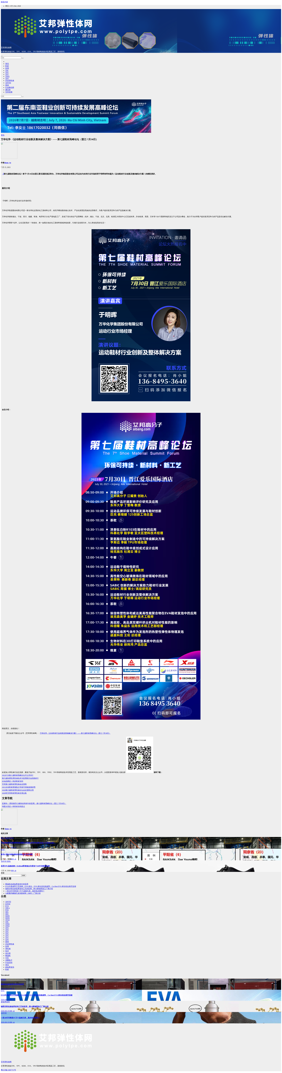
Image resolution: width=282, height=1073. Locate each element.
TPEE (7, 76)
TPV (7, 74)
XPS (7, 940)
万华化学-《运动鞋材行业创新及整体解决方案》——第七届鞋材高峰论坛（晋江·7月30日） (75, 733)
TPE (6, 70)
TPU (7, 72)
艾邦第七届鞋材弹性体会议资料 (14, 784)
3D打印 (8, 83)
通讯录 (8, 90)
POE (7, 910)
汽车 (7, 958)
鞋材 (7, 66)
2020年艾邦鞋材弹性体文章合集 (14, 793)
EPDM (7, 904)
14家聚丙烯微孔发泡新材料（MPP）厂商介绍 (23, 893)
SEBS (7, 916)
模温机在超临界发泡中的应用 (16, 884)
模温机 (8, 956)
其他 (7, 85)
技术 (7, 951)
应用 (7, 68)
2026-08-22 (5, 989)
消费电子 (8, 960)
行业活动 (8, 962)
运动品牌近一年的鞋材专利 (12, 781)
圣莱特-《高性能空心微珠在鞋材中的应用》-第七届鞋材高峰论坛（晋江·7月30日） (34, 803)
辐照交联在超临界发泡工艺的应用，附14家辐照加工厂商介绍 (29, 889)
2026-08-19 (5, 1011)
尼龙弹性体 (9, 80)
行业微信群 (9, 87)
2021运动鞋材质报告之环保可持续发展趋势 (18, 787)
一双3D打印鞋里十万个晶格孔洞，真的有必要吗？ (25, 891)
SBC (7, 912)
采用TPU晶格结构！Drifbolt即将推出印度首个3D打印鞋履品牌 (25, 866)
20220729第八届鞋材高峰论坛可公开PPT (17, 775)
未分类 (8, 953)
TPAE (7, 920)
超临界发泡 (9, 838)
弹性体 (8, 949)
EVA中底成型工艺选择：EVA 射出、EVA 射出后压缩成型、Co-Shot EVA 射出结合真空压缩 (40, 886)
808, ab (13, 847)
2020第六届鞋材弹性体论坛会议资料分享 (18, 790)
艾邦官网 (8, 92)
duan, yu (7, 163)
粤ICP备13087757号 (8, 1070)
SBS (6, 914)
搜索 (2, 873)
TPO (7, 78)
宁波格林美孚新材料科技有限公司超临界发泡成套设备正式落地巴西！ (28, 843)
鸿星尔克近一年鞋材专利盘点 (13, 806)
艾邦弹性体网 (6, 47)
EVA (7, 906)
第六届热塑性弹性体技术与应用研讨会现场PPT (20, 778)
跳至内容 (4, 2)
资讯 (7, 64)
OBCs (7, 908)
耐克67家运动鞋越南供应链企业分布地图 (17, 854)
